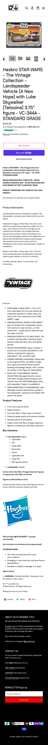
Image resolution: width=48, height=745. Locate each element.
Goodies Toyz (10, 626)
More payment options (24, 159)
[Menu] (43, 8)
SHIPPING (9, 673)
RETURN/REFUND (12, 678)
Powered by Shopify (31, 737)
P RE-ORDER (9, 668)
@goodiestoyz (29, 641)
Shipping (6, 134)
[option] (12, 58)
